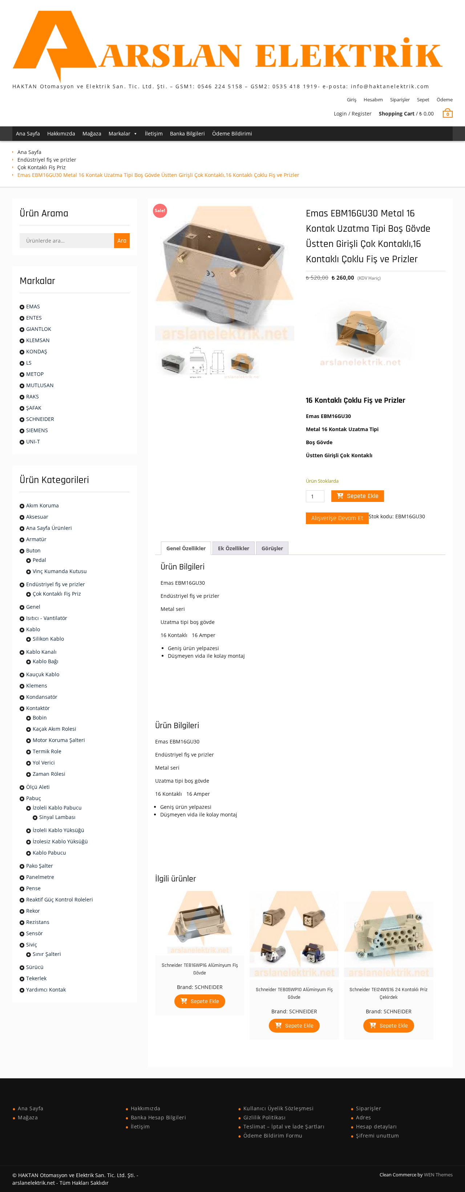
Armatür (36, 539)
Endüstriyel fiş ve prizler (46, 159)
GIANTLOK (38, 328)
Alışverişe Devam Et (337, 518)
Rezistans (37, 922)
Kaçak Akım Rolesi (54, 728)
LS (29, 362)
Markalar (119, 133)
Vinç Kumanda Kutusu (60, 571)
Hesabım (373, 99)
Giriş (351, 99)
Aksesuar (37, 516)
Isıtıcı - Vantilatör (46, 618)
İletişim (154, 133)
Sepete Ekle (363, 496)
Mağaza (91, 133)
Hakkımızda (61, 133)
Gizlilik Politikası (264, 1117)
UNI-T (33, 441)
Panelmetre (40, 876)
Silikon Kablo (48, 638)
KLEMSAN (38, 340)
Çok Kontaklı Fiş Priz (41, 167)
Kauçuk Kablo (42, 674)
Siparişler (400, 99)
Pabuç (33, 798)
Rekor (33, 910)
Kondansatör (41, 696)
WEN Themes (438, 1174)
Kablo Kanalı (41, 651)
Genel (33, 606)
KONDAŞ (36, 351)
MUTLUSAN (40, 385)
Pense (33, 888)
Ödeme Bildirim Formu (273, 1135)
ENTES (34, 317)
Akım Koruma (42, 505)
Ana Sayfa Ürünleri (49, 527)
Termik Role (47, 751)
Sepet (423, 99)
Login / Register (353, 113)
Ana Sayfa (28, 133)
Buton (33, 550)
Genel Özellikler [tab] (186, 548)
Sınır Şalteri (47, 953)
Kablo (33, 629)
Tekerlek (36, 978)
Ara (121, 240)
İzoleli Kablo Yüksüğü (58, 830)
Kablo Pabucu (49, 852)
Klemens (36, 685)
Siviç (31, 944)
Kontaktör (38, 708)
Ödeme (445, 99)
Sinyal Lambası (57, 817)
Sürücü (35, 967)
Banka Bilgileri (187, 133)
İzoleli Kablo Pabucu (57, 807)
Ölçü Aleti (38, 786)
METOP (35, 373)
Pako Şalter (39, 865)
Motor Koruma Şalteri (59, 740)
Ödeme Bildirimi (232, 133)
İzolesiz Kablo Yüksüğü (60, 841)
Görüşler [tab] (272, 548)
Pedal (39, 559)
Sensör (34, 933)
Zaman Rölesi (49, 773)
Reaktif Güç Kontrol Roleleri (59, 899)
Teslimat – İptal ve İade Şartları (284, 1126)
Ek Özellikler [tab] (233, 548)
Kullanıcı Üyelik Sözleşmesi (278, 1108)
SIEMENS (37, 430)
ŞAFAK (33, 407)
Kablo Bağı (45, 661)
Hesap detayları (376, 1126)
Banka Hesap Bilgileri (158, 1117)
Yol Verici (44, 762)
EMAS (33, 306)
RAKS (32, 396)
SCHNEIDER (209, 987)
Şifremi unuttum (377, 1135)
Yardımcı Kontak (46, 989)
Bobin (40, 717)
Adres (363, 1117)
